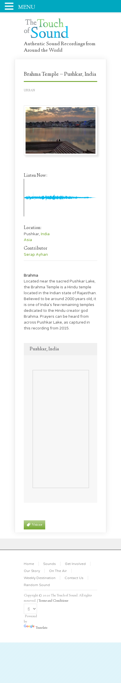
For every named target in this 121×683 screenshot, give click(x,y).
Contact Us (74, 578)
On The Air (58, 571)
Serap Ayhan (36, 254)
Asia (28, 240)
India (45, 234)
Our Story (32, 571)
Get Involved (75, 564)
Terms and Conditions (53, 600)
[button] (10, 5)
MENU (26, 7)
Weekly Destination (40, 578)
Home (29, 564)
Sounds (49, 564)
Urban (29, 90)
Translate (42, 627)
